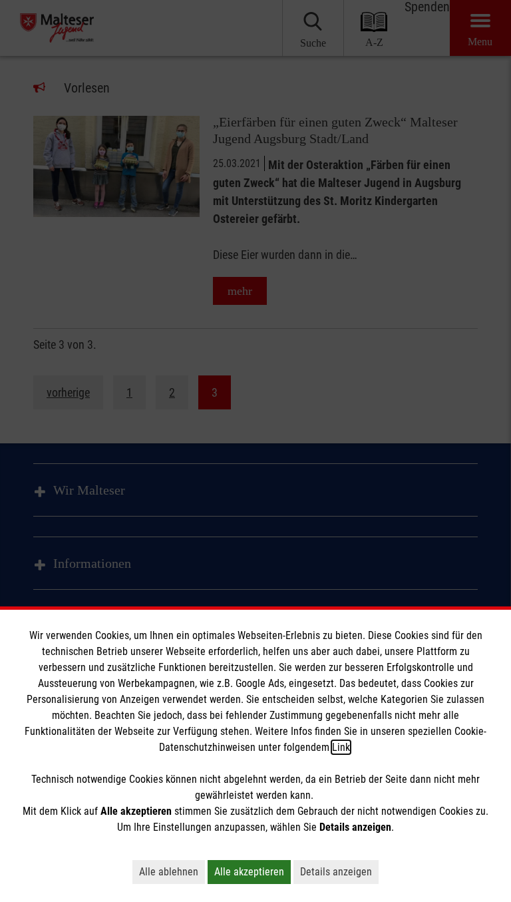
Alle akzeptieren (249, 871)
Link (341, 747)
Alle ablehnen (168, 871)
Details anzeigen (336, 871)
